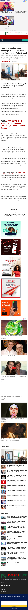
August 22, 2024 (15, 61)
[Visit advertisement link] (14, 40)
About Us (3, 587)
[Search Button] (26, 33)
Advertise (3, 589)
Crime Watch (6, 45)
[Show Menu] (1, 33)
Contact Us (3, 591)
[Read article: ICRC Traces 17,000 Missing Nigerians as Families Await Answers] (3, 553)
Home (2, 45)
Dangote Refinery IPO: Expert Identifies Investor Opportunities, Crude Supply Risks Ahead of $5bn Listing (16, 558)
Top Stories (11, 36)
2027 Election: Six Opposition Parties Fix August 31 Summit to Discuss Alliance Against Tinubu (16, 532)
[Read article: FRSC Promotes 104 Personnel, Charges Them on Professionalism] (3, 522)
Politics (18, 36)
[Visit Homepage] (14, 33)
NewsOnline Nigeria (6, 61)
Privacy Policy (4, 592)
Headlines (3, 36)
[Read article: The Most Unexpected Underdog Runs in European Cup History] (3, 564)
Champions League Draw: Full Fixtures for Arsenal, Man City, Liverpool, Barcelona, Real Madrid (16, 538)
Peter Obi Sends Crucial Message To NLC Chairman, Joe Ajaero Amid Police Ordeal (14, 461)
